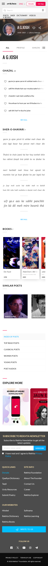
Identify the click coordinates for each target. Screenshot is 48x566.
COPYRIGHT (38, 558)
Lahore (31, 32)
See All (24, 120)
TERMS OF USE (25, 558)
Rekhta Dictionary (10, 516)
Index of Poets (11, 336)
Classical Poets (12, 349)
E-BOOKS (7, 17)
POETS (6, 15)
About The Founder (33, 478)
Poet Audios (10, 369)
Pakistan (37, 32)
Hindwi (5, 510)
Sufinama (28, 510)
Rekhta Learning (31, 516)
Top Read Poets (11, 343)
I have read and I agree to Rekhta (23, 454)
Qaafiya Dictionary (10, 478)
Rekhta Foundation (33, 473)
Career (27, 489)
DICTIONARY (22, 15)
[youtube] (24, 547)
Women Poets (11, 356)
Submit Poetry (8, 495)
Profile (21, 48)
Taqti (4, 484)
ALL (7, 48)
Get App (41, 4)
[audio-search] (43, 10)
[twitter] (18, 547)
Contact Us (29, 484)
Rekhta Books (8, 522)
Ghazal (37, 47)
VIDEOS (32, 15)
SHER (12, 15)
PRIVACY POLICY (12, 558)
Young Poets (10, 362)
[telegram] (36, 547)
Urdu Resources (9, 489)
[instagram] (30, 547)
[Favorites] (33, 27)
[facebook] (11, 547)
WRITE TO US (26, 529)
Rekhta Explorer (31, 495)
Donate (31, 4)
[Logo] (11, 3)
